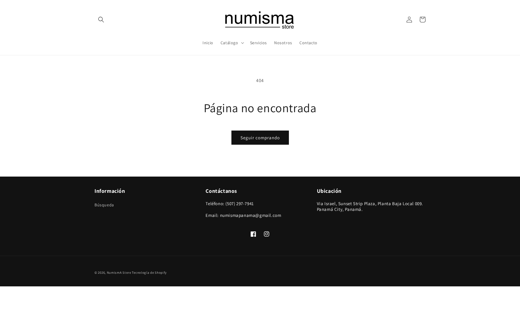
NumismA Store (119, 272)
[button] (101, 19)
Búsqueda (104, 205)
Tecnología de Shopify (149, 272)
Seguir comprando (260, 137)
